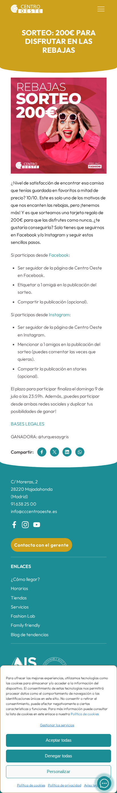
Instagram (59, 314)
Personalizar (58, 771)
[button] (101, 9)
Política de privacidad (64, 785)
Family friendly (25, 625)
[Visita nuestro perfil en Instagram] (25, 524)
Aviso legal (92, 785)
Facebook (59, 255)
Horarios (19, 588)
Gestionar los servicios (57, 725)
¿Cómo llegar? (25, 579)
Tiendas (19, 598)
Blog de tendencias (30, 634)
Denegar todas (58, 755)
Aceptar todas (59, 740)
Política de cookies (85, 714)
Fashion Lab (23, 616)
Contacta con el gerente (41, 545)
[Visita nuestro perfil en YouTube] (36, 524)
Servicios (20, 607)
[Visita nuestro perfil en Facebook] (14, 524)
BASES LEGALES (27, 424)
